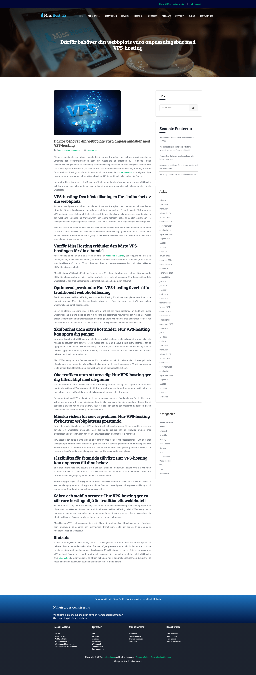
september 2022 (166, 375)
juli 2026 (162, 200)
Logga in (198, 4)
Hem (81, 16)
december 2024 (165, 260)
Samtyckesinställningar (161, 657)
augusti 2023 (164, 328)
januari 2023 (164, 358)
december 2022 (165, 363)
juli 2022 (162, 384)
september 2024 (166, 273)
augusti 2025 (164, 239)
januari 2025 (164, 256)
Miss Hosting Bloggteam (69, 150)
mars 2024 (163, 298)
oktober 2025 (165, 230)
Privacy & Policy (142, 657)
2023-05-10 (92, 150)
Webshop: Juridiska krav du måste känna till (177, 174)
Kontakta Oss (206, 16)
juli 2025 (162, 243)
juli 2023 (162, 333)
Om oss (162, 448)
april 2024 (163, 294)
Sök (162, 96)
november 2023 (165, 316)
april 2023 (163, 345)
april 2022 (163, 397)
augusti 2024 (164, 277)
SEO (161, 452)
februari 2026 (165, 213)
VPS (161, 469)
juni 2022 (163, 388)
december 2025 (165, 222)
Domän (162, 427)
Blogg (192, 16)
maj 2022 (163, 392)
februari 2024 (165, 303)
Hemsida (125, 16)
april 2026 (163, 204)
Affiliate (166, 16)
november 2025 (165, 226)
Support (179, 16)
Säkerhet (152, 16)
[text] (90, 605)
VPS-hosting (126, 172)
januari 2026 (164, 217)
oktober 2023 (165, 320)
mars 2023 (163, 350)
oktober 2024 (165, 269)
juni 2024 (163, 286)
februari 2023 (165, 354)
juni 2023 (163, 337)
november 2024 (165, 264)
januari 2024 (164, 307)
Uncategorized (165, 461)
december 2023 (165, 311)
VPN (161, 465)
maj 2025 (163, 251)
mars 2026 (163, 209)
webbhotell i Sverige (115, 256)
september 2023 (166, 324)
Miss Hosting (64, 558)
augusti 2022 (164, 380)
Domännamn (111, 16)
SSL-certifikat (165, 457)
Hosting (138, 16)
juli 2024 (162, 281)
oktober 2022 (165, 371)
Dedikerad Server (166, 422)
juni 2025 (163, 247)
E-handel (163, 431)
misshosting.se (108, 657)
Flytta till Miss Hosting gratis (171, 4)
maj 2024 (163, 290)
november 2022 (165, 367)
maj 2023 (163, 341)
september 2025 (166, 234)
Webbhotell (94, 16)
